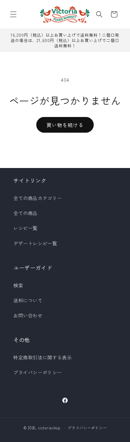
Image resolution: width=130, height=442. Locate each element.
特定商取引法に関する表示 (42, 357)
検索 (18, 285)
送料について (28, 300)
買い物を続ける (65, 124)
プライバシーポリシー (37, 372)
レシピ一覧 (25, 228)
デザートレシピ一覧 (35, 243)
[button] (13, 14)
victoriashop (49, 427)
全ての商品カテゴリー (37, 198)
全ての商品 (25, 213)
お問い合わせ (28, 315)
